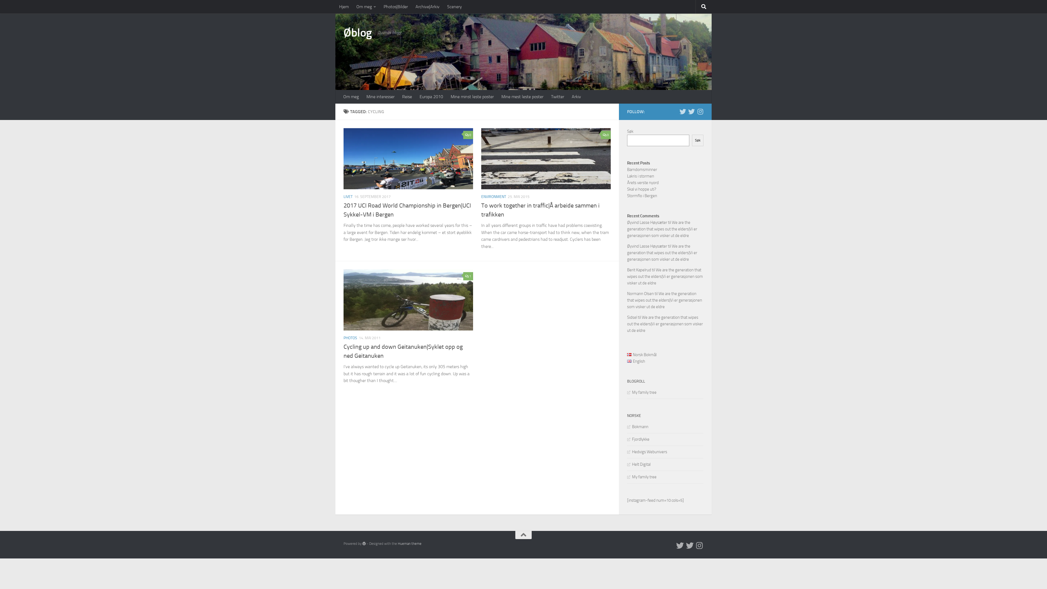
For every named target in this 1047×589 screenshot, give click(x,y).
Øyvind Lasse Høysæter (647, 222)
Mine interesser (380, 96)
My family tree (644, 392)
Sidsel (632, 317)
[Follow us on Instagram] (700, 111)
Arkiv (576, 96)
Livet (348, 196)
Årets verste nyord (643, 182)
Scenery (454, 6)
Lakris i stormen (640, 176)
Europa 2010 (431, 96)
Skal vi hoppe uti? (641, 189)
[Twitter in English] (682, 111)
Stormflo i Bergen (642, 195)
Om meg (364, 6)
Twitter (557, 96)
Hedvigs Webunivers (649, 451)
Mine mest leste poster (522, 96)
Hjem (344, 6)
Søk (630, 131)
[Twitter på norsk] (691, 111)
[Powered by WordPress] (364, 543)
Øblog (358, 33)
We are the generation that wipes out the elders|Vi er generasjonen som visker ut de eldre (662, 229)
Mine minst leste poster (472, 96)
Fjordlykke (640, 439)
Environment (493, 196)
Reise (407, 96)
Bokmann (640, 426)
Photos (350, 338)
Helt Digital (641, 464)
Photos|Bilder (396, 6)
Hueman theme (410, 544)
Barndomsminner (642, 169)
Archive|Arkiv (428, 6)
